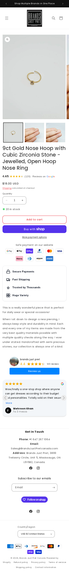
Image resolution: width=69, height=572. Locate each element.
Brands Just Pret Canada (32, 558)
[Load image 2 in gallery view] (34, 132)
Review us (34, 371)
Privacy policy (38, 562)
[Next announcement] (62, 3)
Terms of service (57, 562)
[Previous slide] (5, 398)
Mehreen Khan (23, 408)
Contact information (45, 567)
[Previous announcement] (6, 3)
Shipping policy (24, 567)
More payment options (34, 237)
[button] (6, 18)
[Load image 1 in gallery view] (13, 132)
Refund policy (21, 562)
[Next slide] (63, 398)
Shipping (7, 188)
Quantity (7, 193)
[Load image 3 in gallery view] (55, 132)
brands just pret (30, 359)
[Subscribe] (53, 487)
